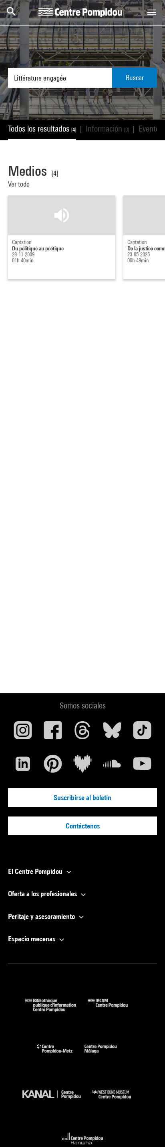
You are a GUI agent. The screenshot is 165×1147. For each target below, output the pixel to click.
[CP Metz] (61, 1055)
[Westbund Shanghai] (118, 1101)
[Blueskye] (112, 733)
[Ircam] (114, 1009)
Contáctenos (83, 826)
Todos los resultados (42, 129)
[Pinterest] (52, 767)
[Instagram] (23, 733)
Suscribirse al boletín (82, 797)
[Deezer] (82, 767)
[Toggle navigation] (152, 12)
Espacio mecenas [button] (32, 939)
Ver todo (19, 184)
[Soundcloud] (112, 767)
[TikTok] (142, 733)
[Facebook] (52, 733)
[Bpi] (56, 1009)
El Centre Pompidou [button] (36, 871)
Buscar (135, 77)
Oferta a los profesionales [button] (43, 893)
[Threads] (82, 733)
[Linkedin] (23, 767)
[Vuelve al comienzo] (146, 1128)
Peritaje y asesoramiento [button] (42, 916)
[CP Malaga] (107, 1055)
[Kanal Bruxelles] (57, 1101)
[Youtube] (142, 767)
